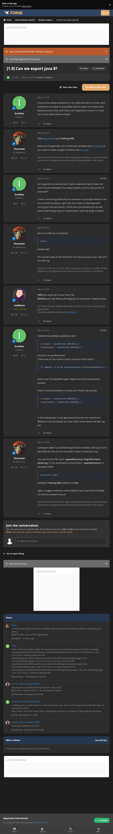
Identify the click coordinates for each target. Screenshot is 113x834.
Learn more (5, 4)
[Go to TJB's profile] (8, 702)
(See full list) (101, 740)
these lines (47, 138)
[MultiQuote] (38, 123)
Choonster (19, 149)
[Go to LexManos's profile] (19, 295)
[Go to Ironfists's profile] (8, 77)
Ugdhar (17, 638)
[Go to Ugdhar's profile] (8, 626)
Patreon (72, 312)
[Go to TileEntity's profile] (8, 684)
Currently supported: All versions (24, 59)
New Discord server (18, 563)
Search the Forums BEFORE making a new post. (31, 51)
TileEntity (18, 694)
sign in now (67, 529)
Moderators (20, 152)
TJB (15, 715)
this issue (96, 146)
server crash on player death (26, 683)
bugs (14, 625)
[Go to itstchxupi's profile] (8, 646)
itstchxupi (18, 676)
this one (84, 149)
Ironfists (15, 77)
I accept (103, 820)
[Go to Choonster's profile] (19, 138)
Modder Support (45, 77)
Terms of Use (42, 822)
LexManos (19, 305)
